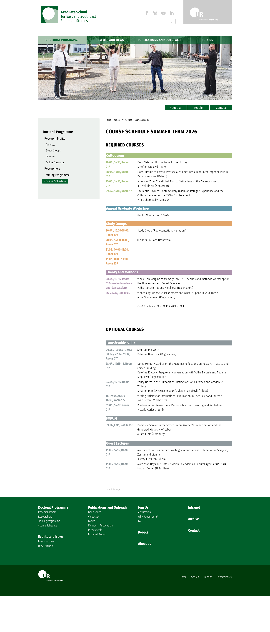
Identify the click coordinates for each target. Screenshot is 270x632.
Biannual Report (97, 534)
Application (144, 512)
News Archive (45, 546)
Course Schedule (55, 181)
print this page (113, 489)
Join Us (207, 40)
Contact (221, 108)
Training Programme (57, 175)
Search (195, 577)
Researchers (52, 168)
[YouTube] (163, 14)
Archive (193, 519)
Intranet (194, 507)
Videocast (93, 516)
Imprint (208, 577)
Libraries (51, 156)
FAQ (140, 521)
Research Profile (54, 138)
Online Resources (56, 162)
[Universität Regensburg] (207, 12)
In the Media (95, 530)
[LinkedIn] (172, 14)
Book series (94, 512)
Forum (91, 521)
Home (183, 577)
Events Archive (46, 541)
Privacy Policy (224, 577)
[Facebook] (147, 14)
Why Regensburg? (148, 516)
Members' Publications (101, 525)
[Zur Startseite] (69, 22)
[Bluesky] (155, 14)
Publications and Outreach (159, 40)
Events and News (111, 40)
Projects (50, 144)
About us (175, 108)
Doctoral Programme (62, 40)
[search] (173, 21)
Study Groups (53, 150)
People (198, 108)
